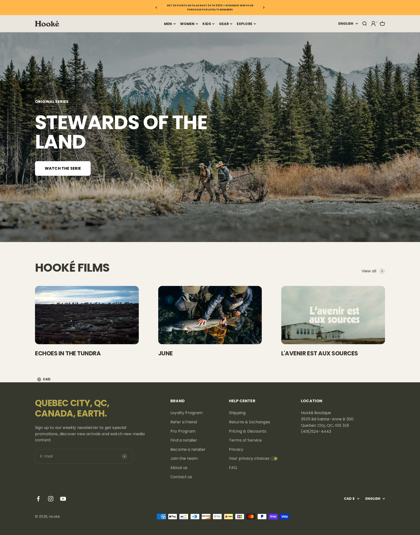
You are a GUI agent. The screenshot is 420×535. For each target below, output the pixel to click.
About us (178, 467)
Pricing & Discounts (247, 431)
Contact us (181, 477)
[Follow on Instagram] (50, 498)
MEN (168, 24)
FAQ (233, 467)
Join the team (184, 458)
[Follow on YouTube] (63, 498)
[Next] (264, 7)
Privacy (236, 449)
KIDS (206, 24)
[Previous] (156, 7)
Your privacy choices (249, 458)
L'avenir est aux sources (319, 353)
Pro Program (182, 431)
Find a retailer (183, 440)
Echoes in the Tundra (68, 353)
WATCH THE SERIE (63, 168)
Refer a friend (183, 422)
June (165, 353)
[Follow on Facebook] (38, 498)
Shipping (237, 413)
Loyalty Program (186, 413)
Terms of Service (245, 440)
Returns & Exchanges (249, 422)
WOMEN (187, 24)
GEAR (224, 24)
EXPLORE (244, 24)
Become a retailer (188, 449)
